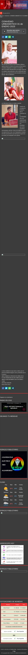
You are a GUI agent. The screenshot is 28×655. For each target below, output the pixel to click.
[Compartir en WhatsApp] (9, 37)
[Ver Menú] (2, 4)
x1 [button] (23, 31)
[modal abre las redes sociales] (13, 37)
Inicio (2, 15)
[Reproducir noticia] (4, 31)
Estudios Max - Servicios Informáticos (18, 649)
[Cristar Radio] (14, 4)
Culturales (7, 15)
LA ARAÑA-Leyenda (7, 13)
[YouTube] (14, 651)
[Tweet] (6, 37)
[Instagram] (13, 651)
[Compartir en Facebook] (3, 37)
